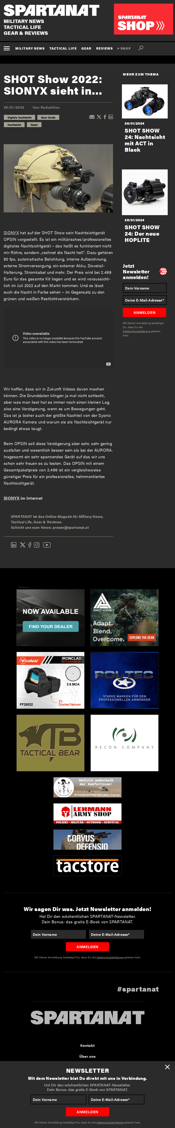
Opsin (34, 125)
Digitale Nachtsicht (19, 117)
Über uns (87, 1056)
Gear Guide (48, 117)
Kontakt (87, 1045)
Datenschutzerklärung (110, 1122)
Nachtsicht (14, 125)
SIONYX (11, 232)
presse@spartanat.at (71, 527)
